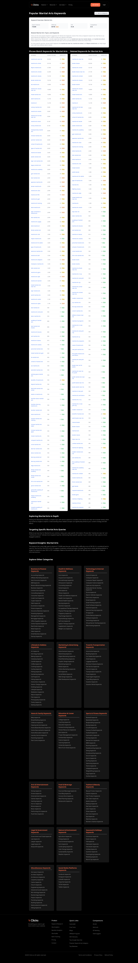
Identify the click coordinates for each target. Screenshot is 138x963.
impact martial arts (36, 238)
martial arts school (36, 63)
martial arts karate (36, 152)
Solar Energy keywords (65, 849)
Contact (54, 943)
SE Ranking (96, 930)
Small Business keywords (38, 634)
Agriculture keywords (65, 836)
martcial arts (75, 431)
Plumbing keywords (37, 900)
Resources (52, 5)
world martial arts (36, 295)
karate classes (76, 63)
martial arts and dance (78, 395)
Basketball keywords (92, 720)
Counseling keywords (65, 585)
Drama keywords (36, 793)
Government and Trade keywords (41, 836)
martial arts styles (36, 303)
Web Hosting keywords (93, 625)
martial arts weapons (36, 259)
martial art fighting (77, 499)
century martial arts (36, 107)
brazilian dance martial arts (37, 399)
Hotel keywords (91, 659)
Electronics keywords (92, 597)
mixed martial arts (36, 94)
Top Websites (73, 946)
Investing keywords (37, 613)
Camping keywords (37, 659)
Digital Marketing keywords (67, 656)
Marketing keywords (65, 664)
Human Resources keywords (67, 730)
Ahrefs (95, 924)
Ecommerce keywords (37, 606)
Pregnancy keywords (65, 613)
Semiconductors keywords (39, 905)
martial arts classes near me (36, 89)
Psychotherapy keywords (66, 618)
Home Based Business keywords (41, 728)
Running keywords (91, 745)
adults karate (75, 172)
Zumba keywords (91, 776)
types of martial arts (36, 148)
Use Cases (62, 5)
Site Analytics (55, 927)
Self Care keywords (64, 621)
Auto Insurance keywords (39, 580)
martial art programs (77, 321)
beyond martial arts (36, 384)
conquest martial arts (36, 440)
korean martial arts (36, 186)
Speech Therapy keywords (66, 624)
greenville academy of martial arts (37, 490)
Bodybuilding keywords (93, 722)
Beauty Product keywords (94, 791)
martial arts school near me (77, 287)
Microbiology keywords (38, 892)
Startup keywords (36, 636)
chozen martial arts (36, 436)
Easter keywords (91, 839)
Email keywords (91, 600)
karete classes (76, 426)
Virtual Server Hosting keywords (96, 623)
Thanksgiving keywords (93, 854)
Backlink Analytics (57, 930)
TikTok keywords (64, 884)
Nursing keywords (64, 603)
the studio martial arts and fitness (78, 354)
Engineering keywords (38, 887)
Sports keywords (91, 758)
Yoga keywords (90, 773)
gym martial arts (35, 173)
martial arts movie (36, 121)
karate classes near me (78, 72)
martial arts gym (35, 199)
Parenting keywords (37, 738)
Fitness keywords (64, 593)
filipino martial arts (36, 67)
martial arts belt (35, 255)
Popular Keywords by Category (78, 943)
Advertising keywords (65, 654)
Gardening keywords (37, 674)
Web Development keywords (67, 679)
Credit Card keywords (37, 598)
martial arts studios (36, 344)
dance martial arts (36, 453)
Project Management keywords (68, 735)
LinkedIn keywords (64, 879)
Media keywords (64, 666)
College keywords (64, 720)
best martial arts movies (35, 327)
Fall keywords (90, 841)
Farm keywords (63, 844)
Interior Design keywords (38, 684)
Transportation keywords (93, 672)
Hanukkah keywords (92, 847)
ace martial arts (35, 366)
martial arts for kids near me (36, 116)
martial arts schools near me (77, 293)
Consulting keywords (37, 593)
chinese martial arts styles (36, 425)
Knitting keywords (36, 687)
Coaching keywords (64, 722)
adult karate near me (77, 418)
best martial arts (35, 178)
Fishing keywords (36, 672)
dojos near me (76, 439)
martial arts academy (36, 169)
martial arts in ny (76, 399)
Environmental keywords (66, 841)
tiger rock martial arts (37, 161)
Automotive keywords (92, 651)
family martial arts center (36, 476)
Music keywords (36, 809)
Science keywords (64, 740)
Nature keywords (36, 694)
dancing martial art (36, 457)
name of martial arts (77, 345)
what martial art (35, 226)
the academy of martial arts (78, 462)
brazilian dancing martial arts (35, 405)
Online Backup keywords (93, 615)
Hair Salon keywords (92, 798)
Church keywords (36, 885)
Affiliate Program (74, 933)
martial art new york (77, 391)
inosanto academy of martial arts (36, 508)
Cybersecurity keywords (93, 585)
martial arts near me (36, 59)
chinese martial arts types (36, 431)
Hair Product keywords (93, 796)
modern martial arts (77, 298)
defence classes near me (77, 315)
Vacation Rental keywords (94, 684)
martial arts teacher (36, 281)
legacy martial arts (36, 165)
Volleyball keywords (92, 768)
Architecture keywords (38, 877)
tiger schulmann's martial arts (36, 212)
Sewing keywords (36, 705)
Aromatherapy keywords (66, 580)
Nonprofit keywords (37, 847)
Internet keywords (91, 608)
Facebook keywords (65, 874)
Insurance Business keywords (40, 611)
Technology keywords (92, 620)
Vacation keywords (92, 682)
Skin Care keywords (92, 814)
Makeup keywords (91, 804)
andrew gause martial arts (37, 375)
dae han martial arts (36, 448)
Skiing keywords (91, 750)
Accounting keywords (37, 575)
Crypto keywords (36, 601)
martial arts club (35, 234)
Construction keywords (38, 590)
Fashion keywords (91, 793)
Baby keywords (35, 717)
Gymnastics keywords (92, 735)
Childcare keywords (37, 722)
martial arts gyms (35, 272)
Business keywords (37, 588)
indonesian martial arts (36, 502)
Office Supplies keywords (38, 621)
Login (104, 4)
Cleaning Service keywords (39, 725)
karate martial (76, 84)
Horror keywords (36, 804)
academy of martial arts (36, 321)
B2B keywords (35, 583)
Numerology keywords (38, 895)
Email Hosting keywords (93, 602)
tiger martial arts (35, 291)
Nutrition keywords (64, 606)
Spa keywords (90, 816)
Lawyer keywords (36, 841)
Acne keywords (63, 575)
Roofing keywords (36, 903)
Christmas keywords (92, 836)
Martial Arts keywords (92, 740)
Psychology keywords (65, 616)
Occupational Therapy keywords (68, 608)
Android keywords (91, 575)
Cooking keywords (36, 666)
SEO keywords (63, 672)
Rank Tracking (56, 937)
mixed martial (76, 168)
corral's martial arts (77, 311)
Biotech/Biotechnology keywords (41, 585)
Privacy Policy (98, 955)
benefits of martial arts (37, 380)
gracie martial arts (36, 485)
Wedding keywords (92, 857)
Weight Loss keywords (65, 629)
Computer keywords (92, 578)
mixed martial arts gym (37, 353)
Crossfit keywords (91, 728)
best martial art (35, 307)
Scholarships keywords (66, 737)
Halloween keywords (92, 844)
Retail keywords (36, 629)
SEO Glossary (73, 937)
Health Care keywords (65, 598)
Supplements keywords (66, 626)
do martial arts (35, 357)
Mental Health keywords (66, 601)
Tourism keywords (91, 669)
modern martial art (77, 409)
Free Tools (72, 927)
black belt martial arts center (37, 389)
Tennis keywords (91, 766)
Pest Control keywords (38, 740)
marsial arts (75, 184)
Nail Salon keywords (92, 806)
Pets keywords (35, 697)
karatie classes (76, 435)
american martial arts (37, 251)
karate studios (76, 264)
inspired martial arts (77, 490)
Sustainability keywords (66, 852)
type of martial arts (36, 247)
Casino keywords (36, 882)
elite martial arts (35, 268)
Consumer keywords (37, 595)
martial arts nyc (76, 282)
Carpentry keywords (37, 880)
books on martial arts (36, 394)
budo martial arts (35, 414)
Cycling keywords (36, 669)
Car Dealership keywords (93, 656)
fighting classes (76, 189)
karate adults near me (78, 387)
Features (43, 5)
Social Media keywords (65, 674)
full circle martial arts (36, 481)
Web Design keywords (65, 677)
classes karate (76, 422)
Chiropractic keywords (65, 583)
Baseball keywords (91, 717)
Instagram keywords (65, 877)
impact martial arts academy (36, 496)
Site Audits (55, 933)
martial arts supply (36, 221)
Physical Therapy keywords (67, 611)
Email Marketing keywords (67, 659)
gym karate (75, 486)
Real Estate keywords (37, 626)
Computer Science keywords (94, 583)
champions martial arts (37, 264)
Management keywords (38, 616)
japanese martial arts (36, 182)
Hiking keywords (36, 679)
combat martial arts (77, 443)
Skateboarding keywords (93, 748)
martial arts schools (36, 72)
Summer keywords (91, 852)
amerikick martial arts (37, 370)
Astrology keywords (37, 654)
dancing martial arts (36, 461)
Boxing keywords (91, 725)
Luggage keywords (92, 661)
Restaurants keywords (65, 801)
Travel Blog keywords (92, 679)
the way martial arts (77, 306)
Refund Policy (109, 955)
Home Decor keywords (38, 682)
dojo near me (75, 211)
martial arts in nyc (77, 274)
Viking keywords (36, 908)
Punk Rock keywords (37, 814)
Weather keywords (64, 854)
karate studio (75, 259)
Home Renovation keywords (39, 733)
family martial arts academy (36, 470)
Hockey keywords (91, 738)
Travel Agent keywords (93, 677)
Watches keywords (91, 819)
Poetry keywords (36, 702)
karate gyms (75, 494)
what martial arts (35, 207)
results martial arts (77, 478)
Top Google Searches (75, 940)
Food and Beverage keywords (67, 791)
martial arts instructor (37, 312)
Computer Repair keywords (94, 580)
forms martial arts (77, 482)
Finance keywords (36, 608)
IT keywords (89, 613)
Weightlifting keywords (93, 771)
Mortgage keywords (37, 618)
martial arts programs (78, 341)
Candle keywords (36, 661)
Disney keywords (36, 791)
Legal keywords (35, 844)
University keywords (65, 745)
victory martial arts (36, 125)
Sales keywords (35, 631)
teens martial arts (35, 316)
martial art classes (36, 340)
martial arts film (35, 195)
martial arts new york (78, 278)
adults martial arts (36, 157)
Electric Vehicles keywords (94, 595)
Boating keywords (91, 654)
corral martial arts (36, 444)
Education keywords (65, 725)
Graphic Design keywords (66, 661)
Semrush (95, 927)
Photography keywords (38, 700)
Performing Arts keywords (39, 811)
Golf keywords (35, 677)
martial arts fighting (77, 447)
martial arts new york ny (78, 360)
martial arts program (77, 507)
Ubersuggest (97, 933)
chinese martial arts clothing (36, 419)
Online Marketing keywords (67, 669)
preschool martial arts (37, 349)
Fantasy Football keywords (94, 730)
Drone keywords (91, 592)
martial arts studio (36, 299)
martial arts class (35, 190)
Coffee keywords (36, 664)
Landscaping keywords (65, 847)
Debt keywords (35, 603)
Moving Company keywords (94, 664)
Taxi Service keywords (92, 666)
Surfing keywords (91, 761)
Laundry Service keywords (39, 735)
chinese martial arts (36, 135)
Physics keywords (36, 897)
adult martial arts (35, 98)
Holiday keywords (91, 849)
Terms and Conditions (85, 955)
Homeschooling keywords (66, 727)
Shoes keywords (91, 811)
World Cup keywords (92, 859)
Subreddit (72, 924)
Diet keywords (63, 590)
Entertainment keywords (38, 796)
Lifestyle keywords (36, 689)
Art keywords (35, 651)
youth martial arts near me (78, 377)
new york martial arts (78, 349)
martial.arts (75, 203)
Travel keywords (91, 674)
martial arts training (36, 203)
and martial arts (35, 336)
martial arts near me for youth (77, 371)
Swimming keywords (92, 763)
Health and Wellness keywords (68, 595)
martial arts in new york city (77, 404)
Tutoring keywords (64, 742)
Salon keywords (91, 809)
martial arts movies (36, 111)
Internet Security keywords (94, 610)
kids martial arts (35, 217)
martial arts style (35, 276)
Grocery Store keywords (66, 796)
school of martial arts (36, 144)
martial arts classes (36, 76)
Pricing (70, 5)
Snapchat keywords (64, 882)
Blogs (71, 930)
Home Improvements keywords (40, 730)
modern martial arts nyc (77, 452)
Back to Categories (103, 13)
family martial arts (36, 230)
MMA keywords (90, 743)
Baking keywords (36, 656)
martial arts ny (76, 337)
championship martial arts (37, 130)
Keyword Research (57, 924)
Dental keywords (64, 588)
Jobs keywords (63, 732)
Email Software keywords (93, 605)
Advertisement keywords (66, 651)
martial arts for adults (37, 243)
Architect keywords (37, 874)
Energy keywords (64, 839)
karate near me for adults (77, 366)
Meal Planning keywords (66, 798)
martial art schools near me (77, 268)
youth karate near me (78, 382)
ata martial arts (35, 84)
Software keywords (92, 618)
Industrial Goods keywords (39, 890)
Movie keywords (36, 806)
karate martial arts (36, 80)
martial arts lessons (36, 332)
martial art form (76, 503)
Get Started (95, 4)
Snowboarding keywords (93, 753)
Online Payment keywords (39, 624)
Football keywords (91, 733)
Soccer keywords (91, 756)
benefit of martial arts (78, 414)
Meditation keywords (37, 692)
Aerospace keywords (37, 872)
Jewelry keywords (91, 801)
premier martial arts (36, 140)
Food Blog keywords (65, 793)
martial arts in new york (77, 326)
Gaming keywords (36, 801)
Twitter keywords (64, 887)
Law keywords (35, 839)
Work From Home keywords (67, 748)
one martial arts (76, 457)
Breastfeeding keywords (38, 720)
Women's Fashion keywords (94, 821)
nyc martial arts (76, 302)
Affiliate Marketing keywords (39, 578)
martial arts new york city (78, 331)
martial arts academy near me (78, 468)
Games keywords (36, 798)
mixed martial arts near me (36, 285)
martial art (34, 103)
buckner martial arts (36, 410)
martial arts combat (77, 473)
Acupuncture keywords (66, 578)
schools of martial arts (37, 361)
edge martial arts (35, 465)
